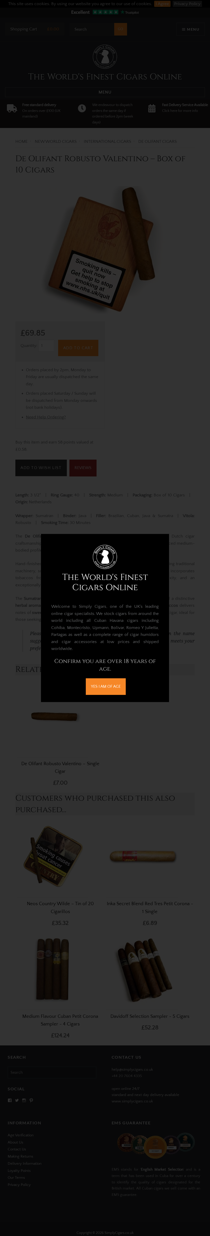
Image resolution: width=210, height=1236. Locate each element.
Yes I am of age (106, 686)
